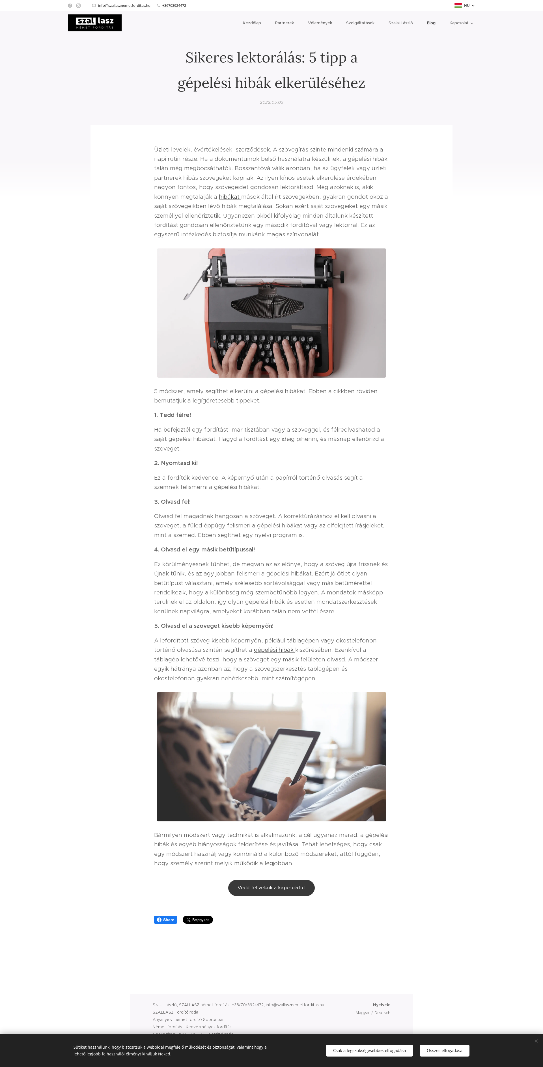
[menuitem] (255, 23)
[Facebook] (70, 5)
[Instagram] (78, 5)
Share (168, 919)
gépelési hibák (274, 649)
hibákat (230, 196)
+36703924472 (174, 5)
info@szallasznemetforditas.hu (124, 5)
